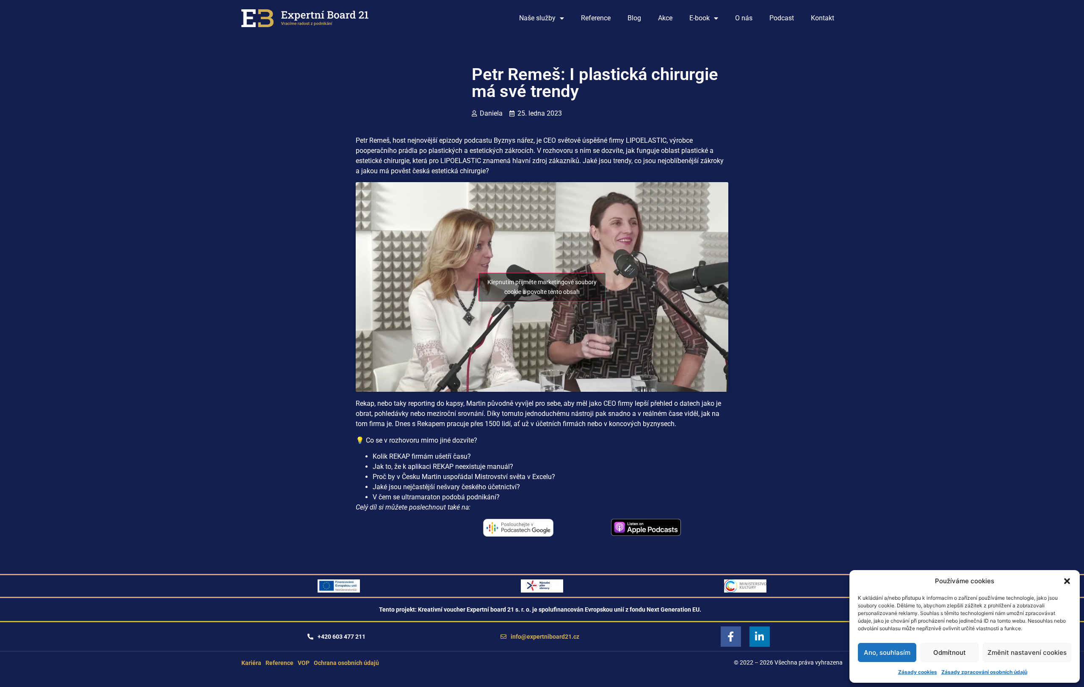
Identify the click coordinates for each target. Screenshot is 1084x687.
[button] (1067, 581)
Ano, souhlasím (887, 652)
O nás (743, 18)
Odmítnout (949, 652)
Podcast (781, 18)
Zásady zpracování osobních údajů (984, 672)
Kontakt (822, 18)
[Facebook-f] (731, 636)
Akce (665, 18)
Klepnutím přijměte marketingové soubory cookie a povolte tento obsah (542, 287)
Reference (596, 18)
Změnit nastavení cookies (1027, 652)
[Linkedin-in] (759, 636)
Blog (634, 18)
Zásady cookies (917, 672)
